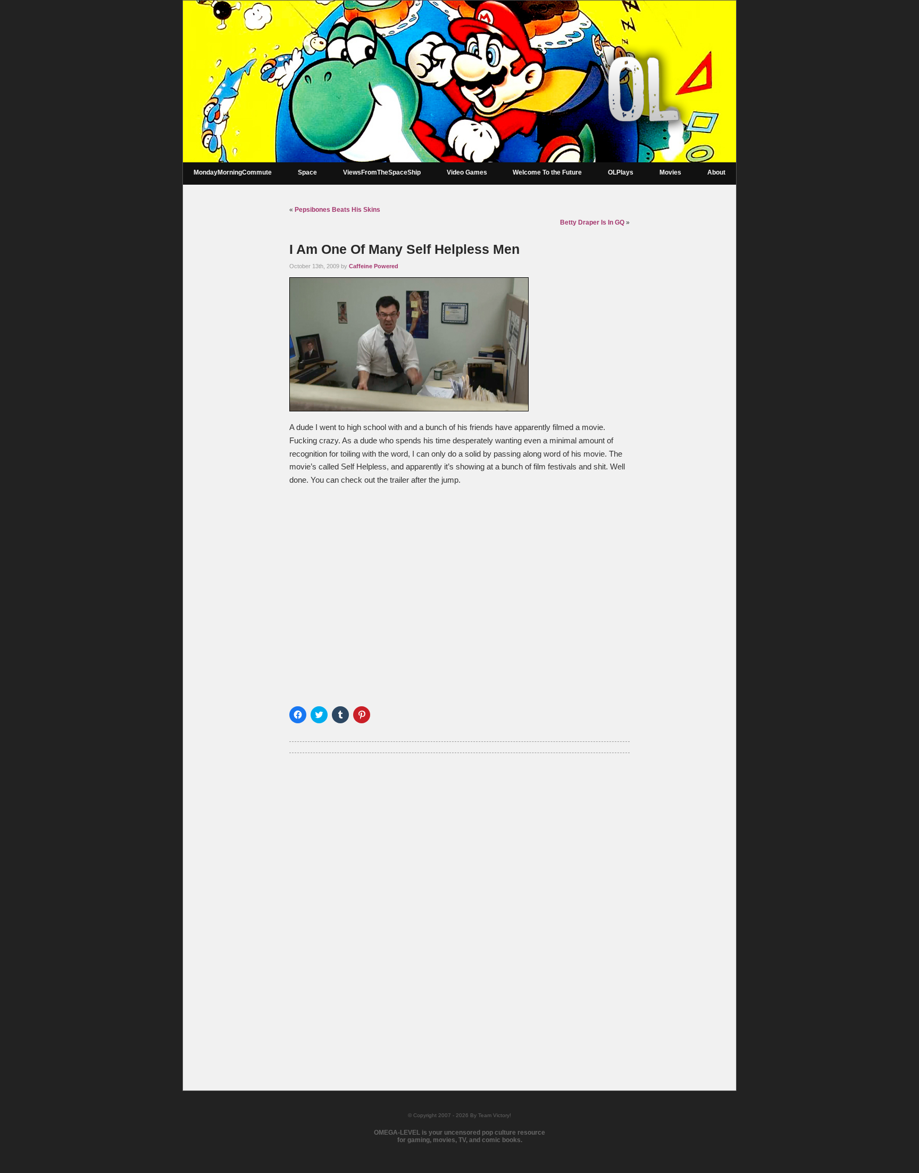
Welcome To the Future (547, 172)
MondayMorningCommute (233, 172)
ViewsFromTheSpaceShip (382, 172)
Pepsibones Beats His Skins (337, 209)
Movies (670, 172)
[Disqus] (459, 908)
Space (307, 172)
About (716, 172)
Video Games (467, 172)
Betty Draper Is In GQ (592, 222)
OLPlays (620, 172)
